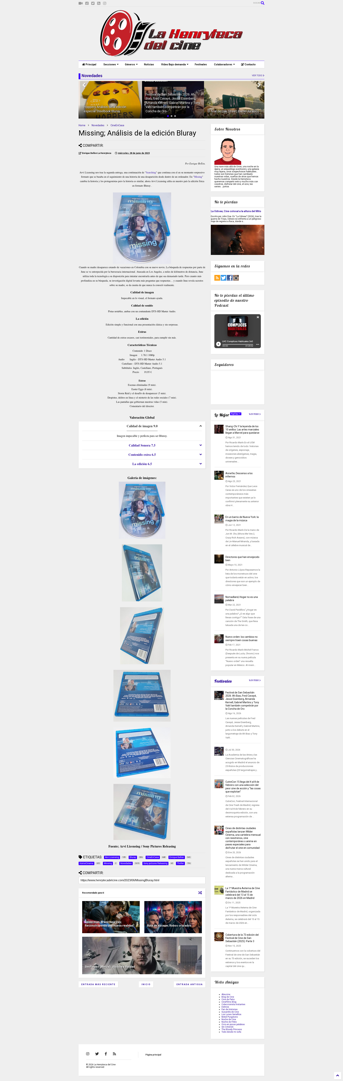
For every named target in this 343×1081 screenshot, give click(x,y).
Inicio (146, 984)
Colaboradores (223, 64)
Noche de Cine (229, 1019)
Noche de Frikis (229, 1022)
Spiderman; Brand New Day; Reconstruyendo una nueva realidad (109, 923)
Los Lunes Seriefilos (231, 1014)
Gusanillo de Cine (230, 1012)
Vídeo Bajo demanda (173, 64)
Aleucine (226, 994)
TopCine (235, 414)
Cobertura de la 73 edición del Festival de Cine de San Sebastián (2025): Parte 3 (242, 938)
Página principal (153, 1055)
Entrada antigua (190, 984)
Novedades (98, 125)
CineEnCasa (117, 125)
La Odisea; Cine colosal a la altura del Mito (236, 211)
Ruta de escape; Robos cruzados (169, 925)
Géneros (130, 64)
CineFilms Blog (229, 1002)
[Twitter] (93, 3)
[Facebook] (87, 3)
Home (82, 125)
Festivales (201, 64)
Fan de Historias (230, 1009)
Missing (198, 176)
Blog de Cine (228, 997)
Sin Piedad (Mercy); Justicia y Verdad (110, 966)
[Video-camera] (81, 3)
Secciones (109, 64)
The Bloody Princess (232, 1029)
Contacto (250, 64)
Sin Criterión (227, 1027)
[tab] (142, 426)
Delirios (225, 1007)
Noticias (149, 64)
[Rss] (98, 3)
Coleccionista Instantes (233, 1004)
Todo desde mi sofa (231, 1032)
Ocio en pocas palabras (233, 1024)
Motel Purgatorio (230, 1017)
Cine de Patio (228, 999)
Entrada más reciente (98, 984)
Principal (90, 64)
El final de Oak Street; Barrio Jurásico (232, 111)
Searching (151, 172)
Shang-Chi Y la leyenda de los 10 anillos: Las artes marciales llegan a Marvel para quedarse (242, 429)
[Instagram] (104, 3)
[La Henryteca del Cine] (172, 56)
